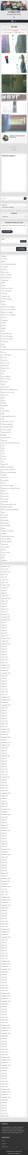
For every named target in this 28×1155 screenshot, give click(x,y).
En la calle (4, 357)
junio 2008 (4, 913)
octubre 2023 (5, 588)
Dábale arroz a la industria (8, 315)
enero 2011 (4, 846)
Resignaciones (5, 523)
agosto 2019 (5, 676)
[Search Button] (14, 17)
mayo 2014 (4, 780)
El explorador (5, 341)
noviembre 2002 (6, 1092)
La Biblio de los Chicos (8, 421)
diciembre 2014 (6, 777)
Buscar (3, 239)
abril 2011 (4, 838)
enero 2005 (5, 1022)
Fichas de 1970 (5, 368)
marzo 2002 (5, 1113)
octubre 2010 (5, 852)
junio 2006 (4, 977)
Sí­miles (3, 528)
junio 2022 (4, 604)
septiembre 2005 (6, 1001)
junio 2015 (4, 761)
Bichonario (4, 269)
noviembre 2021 (6, 617)
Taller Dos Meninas (6, 539)
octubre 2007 (5, 934)
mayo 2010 (4, 865)
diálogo (3, 328)
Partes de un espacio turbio (9, 504)
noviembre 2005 (6, 996)
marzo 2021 (4, 633)
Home (3, 1141)
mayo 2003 (4, 1076)
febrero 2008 (5, 924)
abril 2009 (4, 889)
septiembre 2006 (6, 969)
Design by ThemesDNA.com (14, 1153)
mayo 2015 (4, 764)
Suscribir (21, 249)
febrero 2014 (5, 785)
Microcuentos (5, 480)
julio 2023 (4, 590)
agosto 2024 (5, 582)
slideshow (4, 533)
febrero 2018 (5, 724)
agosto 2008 (5, 908)
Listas (3, 453)
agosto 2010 (5, 857)
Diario (3, 331)
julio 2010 (4, 860)
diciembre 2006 (6, 961)
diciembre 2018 (5, 697)
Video (3, 557)
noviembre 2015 (6, 756)
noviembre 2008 (6, 900)
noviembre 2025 (6, 566)
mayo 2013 (4, 798)
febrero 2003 (5, 1084)
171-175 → (14, 147)
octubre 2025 (5, 569)
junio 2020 (4, 649)
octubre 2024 (5, 580)
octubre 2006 (5, 966)
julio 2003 (4, 1070)
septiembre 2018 (6, 705)
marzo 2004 (5, 1049)
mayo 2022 (4, 606)
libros (3, 448)
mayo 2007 (4, 948)
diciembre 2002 (6, 1089)
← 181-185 (14, 150)
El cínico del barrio (7, 333)
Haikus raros (5, 395)
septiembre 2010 (6, 854)
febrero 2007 (5, 956)
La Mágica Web (14, 12)
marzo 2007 (5, 953)
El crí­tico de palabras (7, 336)
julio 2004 (4, 1038)
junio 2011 (4, 836)
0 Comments (14, 30)
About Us (4, 1144)
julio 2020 (4, 646)
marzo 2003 (5, 1081)
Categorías (4, 205)
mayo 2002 (4, 1108)
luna (3, 461)
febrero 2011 (5, 844)
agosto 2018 (5, 708)
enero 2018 (4, 726)
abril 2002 (4, 1110)
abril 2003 (4, 1078)
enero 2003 (5, 1086)
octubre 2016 (5, 748)
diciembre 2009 (6, 878)
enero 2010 (4, 876)
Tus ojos (4, 549)
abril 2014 (4, 782)
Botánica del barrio (7, 277)
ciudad (3, 283)
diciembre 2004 (6, 1025)
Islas (3, 408)
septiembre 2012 (6, 814)
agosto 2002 (5, 1100)
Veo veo (4, 555)
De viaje (4, 325)
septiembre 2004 (6, 1033)
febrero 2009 (5, 892)
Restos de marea (6, 525)
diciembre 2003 (6, 1057)
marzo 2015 (4, 769)
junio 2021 (4, 625)
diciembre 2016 (5, 742)
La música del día (6, 432)
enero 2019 (4, 694)
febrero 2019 (5, 692)
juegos (3, 413)
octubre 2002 (5, 1094)
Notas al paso (5, 493)
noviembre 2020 (6, 638)
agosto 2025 (5, 574)
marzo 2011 (4, 841)
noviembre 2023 (6, 585)
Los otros (4, 459)
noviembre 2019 (6, 668)
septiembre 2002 (6, 1097)
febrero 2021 (5, 636)
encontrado (4, 360)
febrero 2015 (5, 772)
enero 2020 (5, 662)
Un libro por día (6, 552)
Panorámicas (5, 501)
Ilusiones (4, 403)
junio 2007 (4, 945)
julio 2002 (4, 1102)
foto (3, 373)
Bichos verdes (5, 272)
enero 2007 (5, 958)
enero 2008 (5, 926)
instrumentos (5, 405)
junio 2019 (4, 681)
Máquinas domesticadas (8, 467)
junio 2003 (4, 1073)
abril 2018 (4, 718)
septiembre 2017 (6, 737)
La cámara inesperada (7, 424)
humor (3, 397)
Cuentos (4, 304)
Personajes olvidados (7, 507)
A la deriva (4, 259)
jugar (3, 419)
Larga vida (4, 440)
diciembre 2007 (6, 929)
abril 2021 (4, 630)
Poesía (3, 512)
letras (3, 445)
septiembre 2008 (6, 905)
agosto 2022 (5, 601)
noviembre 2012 (6, 809)
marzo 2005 (5, 1017)
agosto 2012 (5, 817)
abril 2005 (4, 1014)
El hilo (3, 344)
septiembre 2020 (6, 644)
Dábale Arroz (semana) (7, 312)
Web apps (4, 560)
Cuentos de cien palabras (8, 307)
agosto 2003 (5, 1068)
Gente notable (5, 387)
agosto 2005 (5, 1004)
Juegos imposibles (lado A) (9, 416)
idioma (3, 400)
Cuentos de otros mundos (8, 309)
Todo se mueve (5, 547)
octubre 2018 (5, 702)
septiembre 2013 (6, 793)
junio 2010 (4, 862)
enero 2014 (4, 788)
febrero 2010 (5, 873)
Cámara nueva (5, 280)
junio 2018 (4, 713)
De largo (4, 323)
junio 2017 (4, 740)
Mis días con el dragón (7, 485)
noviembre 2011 (5, 830)
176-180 (14, 27)
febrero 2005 (5, 1020)
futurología (4, 381)
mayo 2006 (4, 980)
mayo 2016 (4, 750)
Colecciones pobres (7, 291)
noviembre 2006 (6, 964)
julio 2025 (4, 577)
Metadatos (4, 475)
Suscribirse (7, 231)
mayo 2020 (4, 652)
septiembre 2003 (6, 1065)
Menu (15, 21)
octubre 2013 (5, 790)
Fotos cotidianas (6, 376)
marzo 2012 (4, 822)
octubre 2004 (5, 1030)
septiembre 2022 (6, 598)
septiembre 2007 (6, 937)
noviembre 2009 (6, 881)
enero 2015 (4, 774)
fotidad (3, 371)
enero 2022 (4, 612)
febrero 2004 (5, 1052)
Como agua (4, 293)
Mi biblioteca (5, 477)
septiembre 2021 (6, 620)
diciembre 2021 (5, 614)
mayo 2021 (4, 628)
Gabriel (3, 384)
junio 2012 (4, 820)
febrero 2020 (5, 660)
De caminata (5, 320)
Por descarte (5, 515)
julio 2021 (4, 622)
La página (4, 435)
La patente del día (6, 437)
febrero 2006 (5, 988)
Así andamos (5, 267)
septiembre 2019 (6, 673)
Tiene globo (5, 544)
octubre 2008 (5, 902)
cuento (3, 301)
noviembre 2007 (6, 932)
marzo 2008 (5, 921)
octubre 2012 (5, 812)
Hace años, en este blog (8, 392)
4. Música (4, 256)
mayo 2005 (4, 1012)
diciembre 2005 (6, 993)
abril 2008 (4, 918)
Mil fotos (10, 32)
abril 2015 (4, 766)
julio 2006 (4, 974)
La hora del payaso (6, 429)
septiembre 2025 (6, 572)
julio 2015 (4, 758)
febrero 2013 (5, 804)
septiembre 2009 (6, 886)
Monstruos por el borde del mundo (10, 488)
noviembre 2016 (6, 745)
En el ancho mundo (6, 355)
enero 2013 (4, 806)
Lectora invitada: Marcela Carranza (10, 443)
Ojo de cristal (5, 496)
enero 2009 (5, 894)
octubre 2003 (5, 1062)
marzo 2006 (5, 985)
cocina (3, 285)
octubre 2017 (5, 734)
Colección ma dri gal (7, 288)
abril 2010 (4, 868)
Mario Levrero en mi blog (8, 469)
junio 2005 (4, 1009)
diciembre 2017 (5, 729)
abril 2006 (4, 982)
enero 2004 (5, 1054)
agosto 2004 (5, 1036)
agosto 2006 (5, 972)
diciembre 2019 (5, 665)
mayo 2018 (4, 716)
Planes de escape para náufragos (10, 509)
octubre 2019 (5, 670)
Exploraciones (5, 365)
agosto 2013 (5, 796)
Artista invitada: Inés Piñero (9, 264)
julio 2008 (4, 910)
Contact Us (5, 1146)
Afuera (3, 261)
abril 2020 (4, 654)
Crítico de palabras (7, 299)
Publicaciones (5, 520)
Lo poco (4, 456)
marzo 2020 (5, 657)
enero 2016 (4, 753)
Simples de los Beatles (7, 531)
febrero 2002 (5, 1116)
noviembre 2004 (6, 1028)
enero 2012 (4, 828)
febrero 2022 (5, 609)
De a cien (4, 317)
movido (3, 491)
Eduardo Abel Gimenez (13, 29)
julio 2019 (4, 678)
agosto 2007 (5, 940)
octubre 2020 (5, 641)
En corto (4, 352)
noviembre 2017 (6, 732)
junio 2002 (4, 1105)
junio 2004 (4, 1041)
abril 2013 (4, 801)
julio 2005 (4, 1006)
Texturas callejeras (6, 541)
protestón (4, 517)
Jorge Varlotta (5, 411)
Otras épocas (5, 499)
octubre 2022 (5, 596)
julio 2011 (4, 833)
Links (3, 451)
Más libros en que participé (9, 472)
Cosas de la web (6, 296)
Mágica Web (22, 32)
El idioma (4, 347)
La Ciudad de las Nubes (7, 427)
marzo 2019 (4, 689)
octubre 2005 (5, 998)
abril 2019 (4, 686)
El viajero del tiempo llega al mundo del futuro (14, 349)
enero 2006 (5, 990)
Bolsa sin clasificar (6, 275)
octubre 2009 (5, 884)
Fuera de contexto (6, 379)
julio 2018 (4, 710)
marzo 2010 (4, 870)
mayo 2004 (4, 1044)
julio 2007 (4, 942)
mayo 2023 (4, 593)
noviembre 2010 (6, 849)
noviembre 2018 (6, 700)
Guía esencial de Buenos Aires (9, 389)
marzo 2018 (4, 721)
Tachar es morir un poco (8, 536)
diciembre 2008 (6, 897)
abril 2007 (4, 950)
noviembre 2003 (6, 1060)
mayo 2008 (4, 916)
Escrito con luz (5, 363)
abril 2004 (4, 1046)
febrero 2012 (5, 825)
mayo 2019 (4, 684)
